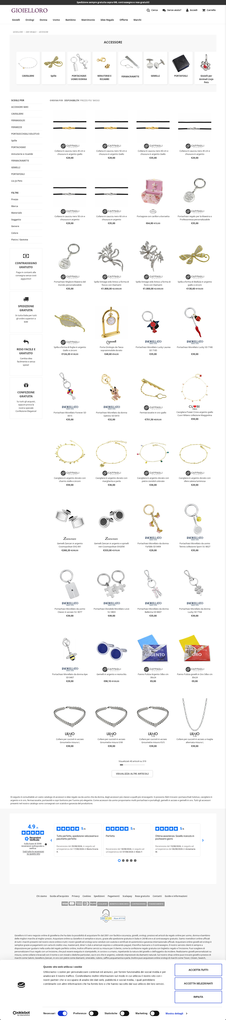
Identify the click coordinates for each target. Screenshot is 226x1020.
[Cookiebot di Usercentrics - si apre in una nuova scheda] (21, 1013)
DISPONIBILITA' (71, 100)
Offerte (124, 19)
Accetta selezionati (198, 983)
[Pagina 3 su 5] (127, 860)
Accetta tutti (198, 969)
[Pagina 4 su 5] (131, 860)
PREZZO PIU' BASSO (90, 100)
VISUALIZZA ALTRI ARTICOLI (132, 773)
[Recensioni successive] (203, 840)
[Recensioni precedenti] (51, 840)
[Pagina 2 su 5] (123, 860)
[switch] (93, 1013)
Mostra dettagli (174, 1013)
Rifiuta (198, 996)
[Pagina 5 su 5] (135, 860)
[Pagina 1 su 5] (119, 860)
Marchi (137, 19)
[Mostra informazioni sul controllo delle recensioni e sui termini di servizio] (46, 844)
